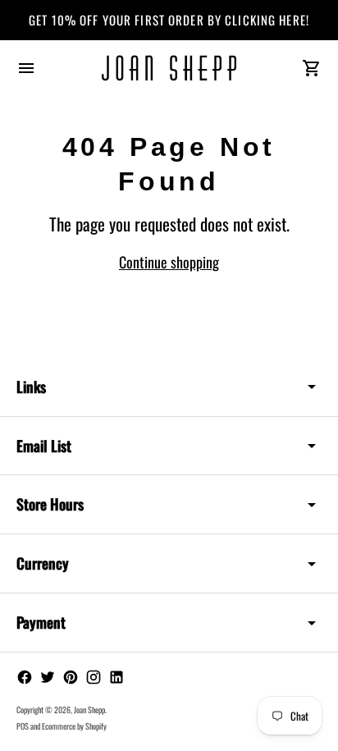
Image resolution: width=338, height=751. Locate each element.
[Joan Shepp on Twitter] (47, 677)
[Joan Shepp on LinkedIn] (116, 677)
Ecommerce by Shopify (74, 726)
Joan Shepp (89, 709)
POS (22, 726)
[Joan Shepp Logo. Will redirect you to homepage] (169, 68)
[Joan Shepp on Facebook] (24, 677)
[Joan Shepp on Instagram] (93, 677)
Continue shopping (169, 261)
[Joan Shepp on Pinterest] (70, 677)
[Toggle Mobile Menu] (26, 68)
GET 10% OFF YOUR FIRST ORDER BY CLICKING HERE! (169, 20)
